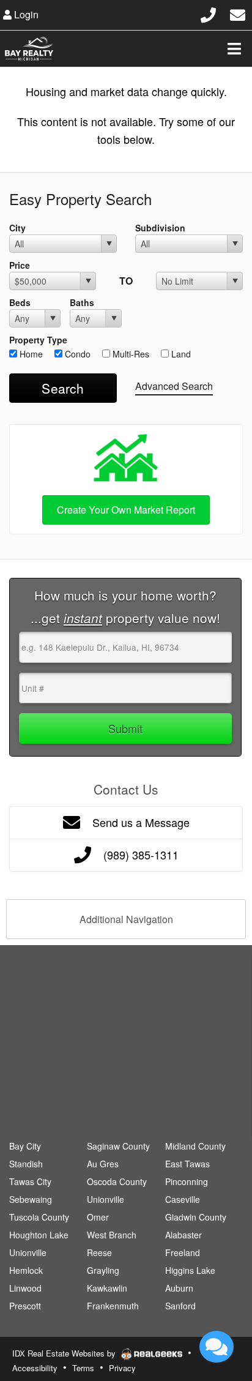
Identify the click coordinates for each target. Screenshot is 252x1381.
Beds (20, 302)
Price (19, 265)
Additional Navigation (126, 919)
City (17, 228)
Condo (76, 354)
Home (30, 354)
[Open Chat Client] (216, 1347)
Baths (82, 302)
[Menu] (234, 48)
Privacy (122, 1368)
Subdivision (160, 228)
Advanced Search (174, 386)
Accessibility (34, 1368)
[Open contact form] (237, 13)
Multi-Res (129, 354)
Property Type (38, 340)
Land (180, 354)
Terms (83, 1368)
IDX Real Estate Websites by (65, 1353)
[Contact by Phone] (208, 13)
